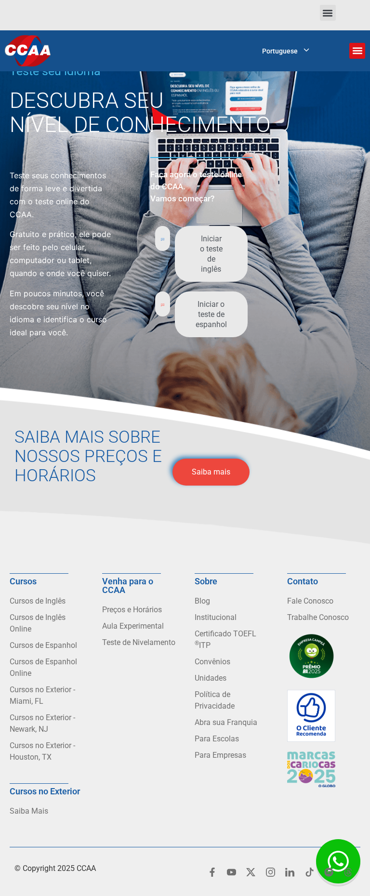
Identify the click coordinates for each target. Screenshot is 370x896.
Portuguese (280, 51)
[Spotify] (328, 872)
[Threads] (348, 872)
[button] (328, 13)
